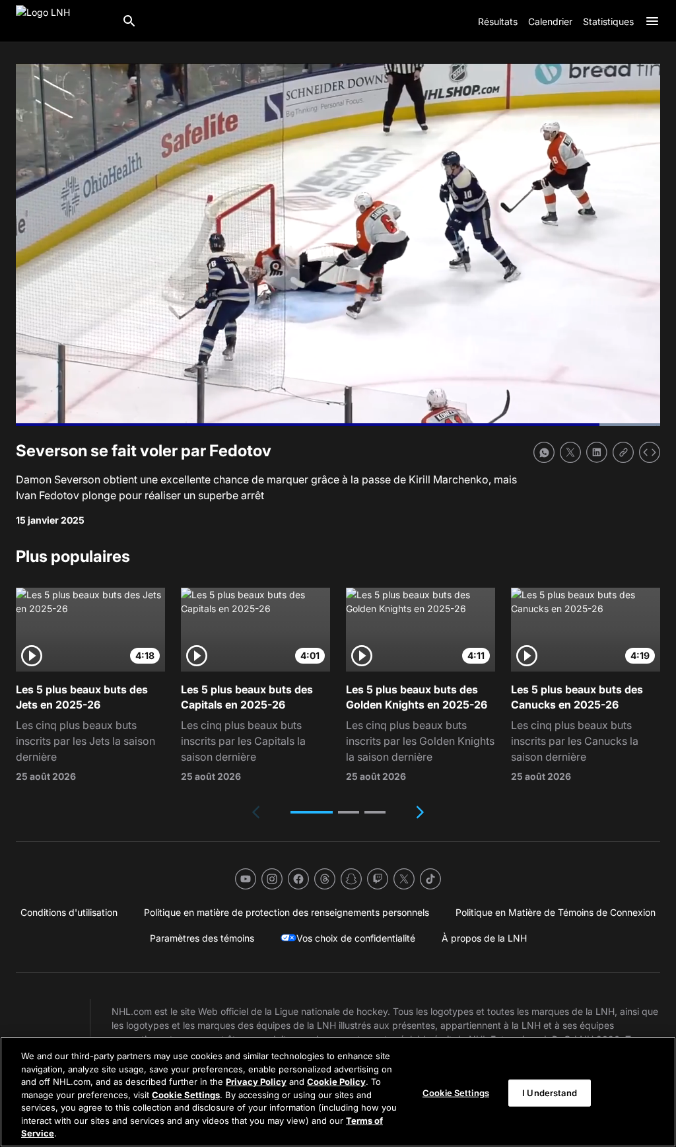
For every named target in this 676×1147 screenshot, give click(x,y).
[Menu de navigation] (652, 21)
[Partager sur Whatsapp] (544, 452)
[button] (311, 812)
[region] (338, 1092)
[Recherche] (129, 21)
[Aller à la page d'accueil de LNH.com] (63, 21)
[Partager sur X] (570, 452)
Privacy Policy (256, 1081)
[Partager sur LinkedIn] (596, 452)
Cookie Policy (336, 1081)
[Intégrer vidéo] (649, 452)
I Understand (549, 1092)
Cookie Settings (186, 1095)
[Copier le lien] (623, 452)
